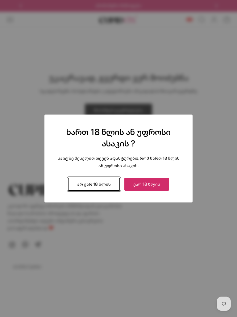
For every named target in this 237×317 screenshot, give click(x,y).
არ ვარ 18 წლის (94, 184)
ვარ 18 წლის (146, 184)
